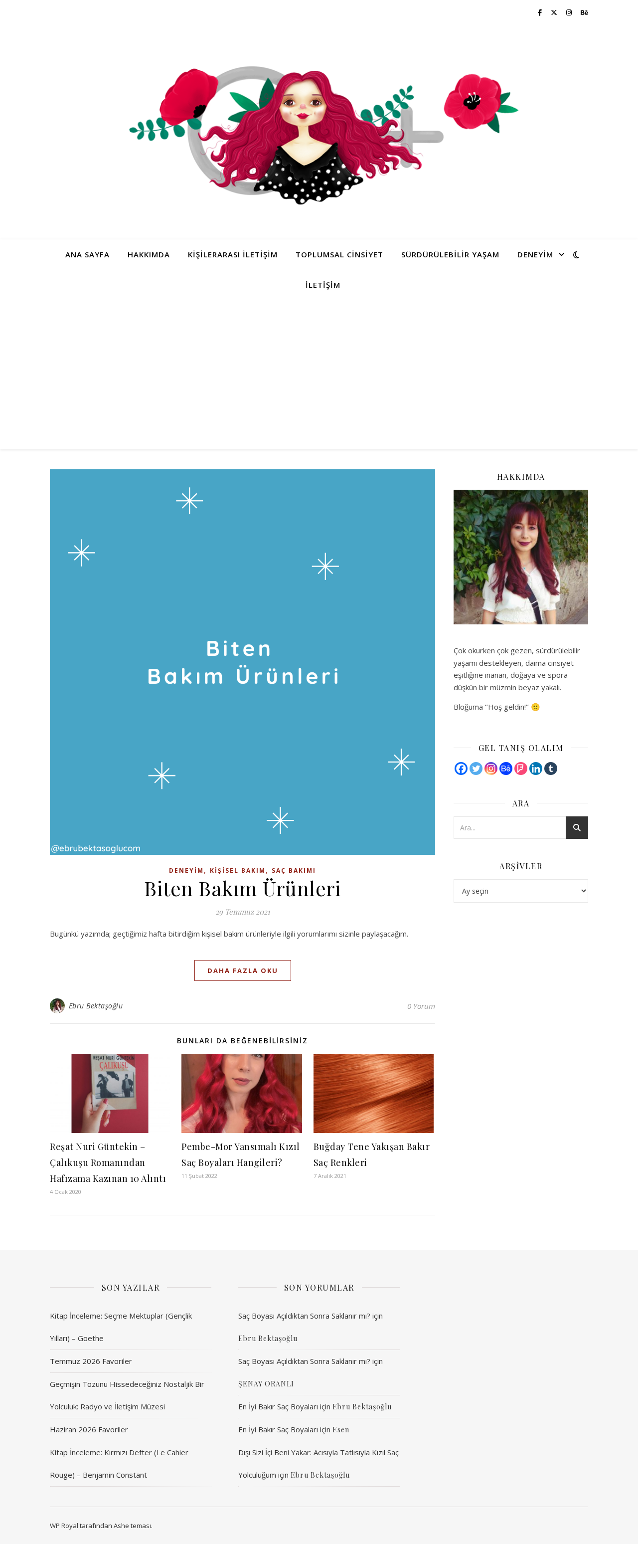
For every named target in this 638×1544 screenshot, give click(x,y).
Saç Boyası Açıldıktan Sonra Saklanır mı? (304, 1316)
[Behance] (505, 768)
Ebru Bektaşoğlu (96, 1005)
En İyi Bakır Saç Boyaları (278, 1406)
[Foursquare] (520, 768)
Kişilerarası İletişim (233, 254)
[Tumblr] (550, 768)
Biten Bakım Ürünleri (242, 888)
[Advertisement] (319, 374)
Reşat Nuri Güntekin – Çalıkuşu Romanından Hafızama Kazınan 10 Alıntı (108, 1162)
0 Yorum (421, 1006)
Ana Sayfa (87, 254)
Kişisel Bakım (238, 870)
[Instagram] (490, 768)
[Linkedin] (535, 768)
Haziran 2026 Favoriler (89, 1429)
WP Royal (64, 1525)
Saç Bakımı (294, 870)
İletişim (323, 285)
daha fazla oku (242, 970)
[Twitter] (476, 768)
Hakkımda (149, 254)
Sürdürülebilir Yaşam (450, 254)
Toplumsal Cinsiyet (339, 254)
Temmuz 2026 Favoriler (91, 1361)
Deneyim (535, 254)
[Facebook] (461, 768)
